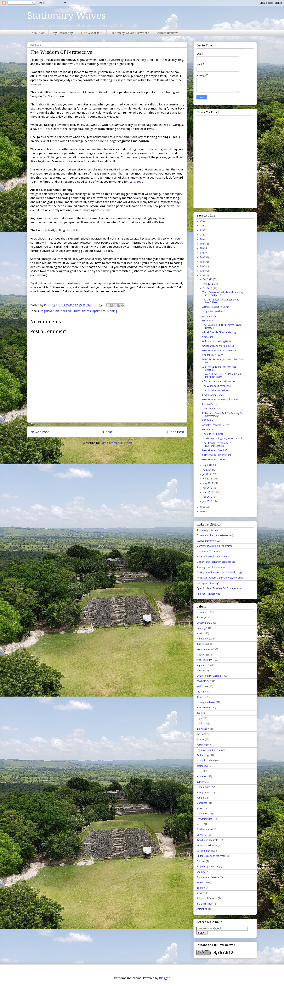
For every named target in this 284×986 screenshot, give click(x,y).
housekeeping (203, 707)
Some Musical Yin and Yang (216, 455)
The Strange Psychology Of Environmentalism (216, 444)
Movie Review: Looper (213, 459)
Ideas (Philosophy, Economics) (212, 556)
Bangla (200, 797)
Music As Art (208, 320)
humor (200, 782)
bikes (199, 808)
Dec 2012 (208, 279)
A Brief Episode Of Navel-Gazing (219, 332)
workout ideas (204, 649)
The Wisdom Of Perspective (216, 386)
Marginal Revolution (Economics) (214, 546)
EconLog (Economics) (207, 540)
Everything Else (204, 819)
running (112, 311)
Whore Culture (204, 660)
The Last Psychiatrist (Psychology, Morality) (219, 577)
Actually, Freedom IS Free (215, 425)
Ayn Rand (201, 734)
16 (201, 257)
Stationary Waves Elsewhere (130, 32)
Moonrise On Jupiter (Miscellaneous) (215, 562)
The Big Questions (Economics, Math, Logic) (219, 572)
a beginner (43, 161)
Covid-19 (201, 835)
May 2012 (208, 483)
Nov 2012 (208, 283)
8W (198, 713)
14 (201, 266)
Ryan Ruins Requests (207, 840)
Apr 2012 (208, 487)
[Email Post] (100, 305)
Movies (200, 723)
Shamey (200, 872)
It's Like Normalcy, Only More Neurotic (222, 438)
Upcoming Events (205, 850)
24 (201, 225)
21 (201, 234)
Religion (200, 888)
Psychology (202, 681)
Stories (200, 893)
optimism (98, 311)
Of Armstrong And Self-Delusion (219, 381)
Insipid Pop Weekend (207, 866)
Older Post (175, 432)
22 (201, 230)
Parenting (201, 744)
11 (201, 507)
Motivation (202, 813)
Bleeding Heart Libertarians (210, 567)
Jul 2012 (207, 474)
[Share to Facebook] (119, 305)
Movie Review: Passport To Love (219, 350)
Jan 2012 (208, 501)
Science (200, 739)
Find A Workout (91, 32)
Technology (202, 755)
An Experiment (209, 316)
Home (108, 432)
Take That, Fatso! (211, 408)
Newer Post (39, 432)
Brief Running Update (213, 395)
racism (200, 691)
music (199, 633)
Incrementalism (204, 903)
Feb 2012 (208, 497)
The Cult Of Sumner (212, 434)
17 (201, 253)
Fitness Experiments (206, 845)
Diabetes (201, 654)
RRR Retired (208, 420)
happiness (201, 665)
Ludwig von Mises (205, 702)
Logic (199, 718)
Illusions (201, 644)
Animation (201, 909)
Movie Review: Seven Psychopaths (220, 399)
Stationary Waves (66, 15)
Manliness (201, 803)
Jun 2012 (208, 478)
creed (199, 771)
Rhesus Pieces (209, 404)
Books (199, 697)
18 (201, 248)
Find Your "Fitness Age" (208, 593)
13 (201, 271)
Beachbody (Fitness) (207, 530)
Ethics (76, 311)
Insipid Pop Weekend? (213, 311)
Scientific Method (205, 760)
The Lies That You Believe (215, 390)
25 (201, 221)
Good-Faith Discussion (208, 675)
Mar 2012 (208, 492)
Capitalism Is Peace (212, 355)
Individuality (202, 729)
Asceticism (202, 882)
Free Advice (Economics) (209, 551)
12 (201, 275)
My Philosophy (63, 32)
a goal (138, 181)
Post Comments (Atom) (116, 443)
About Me (37, 32)
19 (201, 243)
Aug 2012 (208, 469)
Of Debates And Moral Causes (218, 346)
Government (203, 622)
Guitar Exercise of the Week (210, 856)
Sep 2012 (208, 465)
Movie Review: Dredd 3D (214, 450)
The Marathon (204, 829)
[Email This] (108, 305)
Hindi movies (203, 787)
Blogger (164, 978)
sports (199, 824)
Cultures (200, 861)
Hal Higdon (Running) (207, 583)
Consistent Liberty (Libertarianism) (214, 535)
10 (201, 511)
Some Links (208, 337)
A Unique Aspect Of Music (215, 307)
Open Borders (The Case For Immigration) (218, 588)
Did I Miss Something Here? (216, 341)
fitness (86, 311)
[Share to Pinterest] (122, 305)
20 (201, 239)
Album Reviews (167, 32)
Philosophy (202, 638)
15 (201, 261)
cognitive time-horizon (55, 311)
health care (202, 686)
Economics (202, 612)
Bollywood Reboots (206, 898)
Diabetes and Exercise (207, 877)
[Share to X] (115, 305)
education (201, 776)
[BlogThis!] (111, 305)
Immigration (203, 792)
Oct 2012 (208, 288)
